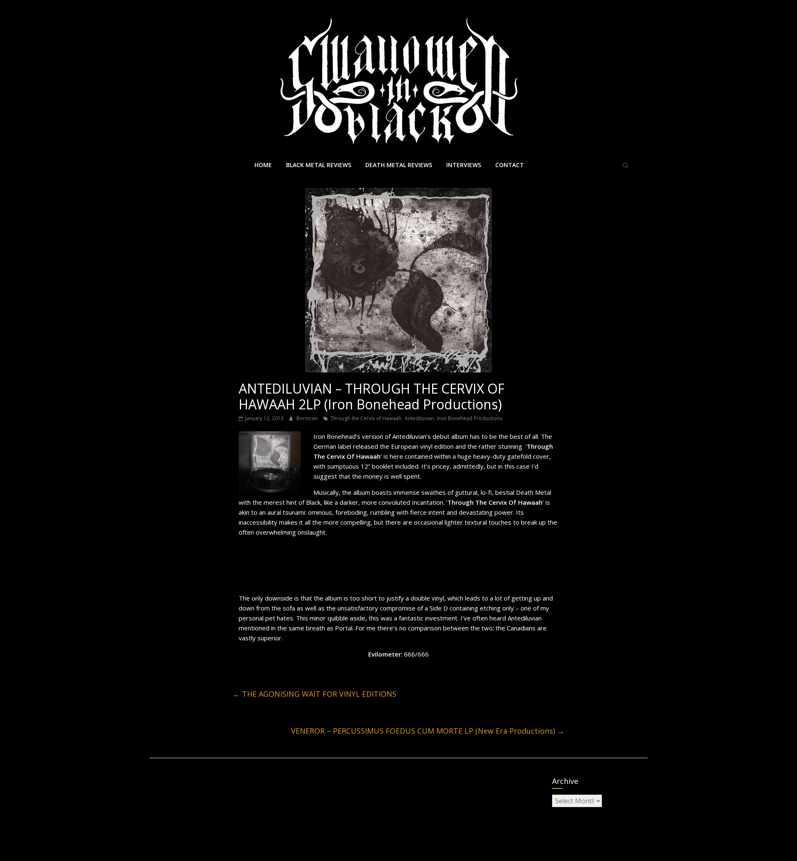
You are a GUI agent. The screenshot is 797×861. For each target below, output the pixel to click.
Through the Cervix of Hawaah (365, 418)
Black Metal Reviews (318, 165)
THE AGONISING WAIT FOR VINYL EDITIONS (314, 694)
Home (263, 165)
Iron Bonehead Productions (469, 418)
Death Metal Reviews (398, 165)
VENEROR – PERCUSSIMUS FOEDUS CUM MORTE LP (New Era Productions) (428, 731)
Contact (509, 165)
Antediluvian (419, 418)
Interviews (463, 165)
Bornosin (307, 418)
